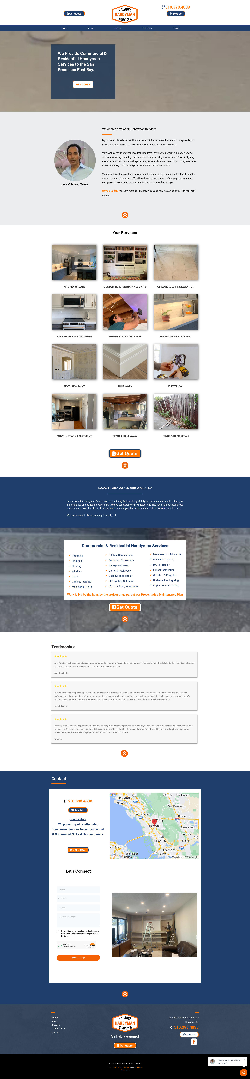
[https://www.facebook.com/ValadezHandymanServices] (179, 1041)
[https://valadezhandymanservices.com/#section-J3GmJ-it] (125, 215)
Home (64, 28)
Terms (127, 1070)
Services (117, 28)
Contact (176, 28)
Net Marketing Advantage (121, 1067)
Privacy (123, 1070)
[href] (154, 826)
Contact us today (111, 191)
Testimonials (147, 28)
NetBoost (139, 1067)
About (90, 28)
